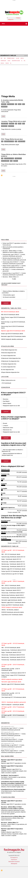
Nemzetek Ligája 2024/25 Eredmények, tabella (13, 336)
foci (23, 104)
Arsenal (5, 423)
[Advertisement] (14, 40)
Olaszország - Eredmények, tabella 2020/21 (13, 592)
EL (21, 60)
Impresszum (14, 859)
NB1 (1, 58)
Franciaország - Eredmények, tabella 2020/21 (13, 597)
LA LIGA (17, 58)
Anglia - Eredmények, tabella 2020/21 (11, 590)
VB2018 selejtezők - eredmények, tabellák (12, 704)
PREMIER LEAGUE (10, 58)
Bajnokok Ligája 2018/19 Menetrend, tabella (12, 684)
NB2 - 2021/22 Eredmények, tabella (10, 554)
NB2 (5, 58)
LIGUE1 (9, 60)
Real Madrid (6, 401)
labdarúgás (4, 106)
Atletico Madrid (5, 160)
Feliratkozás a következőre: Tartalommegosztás (1, 870)
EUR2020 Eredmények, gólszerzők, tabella (12, 612)
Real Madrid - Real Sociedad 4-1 (10, 775)
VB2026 (7, 63)
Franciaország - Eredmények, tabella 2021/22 (13, 566)
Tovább (3, 117)
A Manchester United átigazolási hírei (11, 358)
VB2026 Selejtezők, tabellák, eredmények (12, 339)
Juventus (4, 104)
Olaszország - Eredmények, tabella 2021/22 (13, 561)
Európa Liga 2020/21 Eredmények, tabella (12, 605)
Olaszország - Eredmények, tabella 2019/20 (13, 655)
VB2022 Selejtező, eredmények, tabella (11, 607)
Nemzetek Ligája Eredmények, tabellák (11, 600)
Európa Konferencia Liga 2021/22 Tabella (12, 574)
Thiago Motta (11, 104)
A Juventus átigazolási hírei (8, 367)
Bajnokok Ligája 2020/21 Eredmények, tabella (13, 602)
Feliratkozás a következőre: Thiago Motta (1, 175)
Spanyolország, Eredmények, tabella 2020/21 (13, 588)
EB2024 (2, 63)
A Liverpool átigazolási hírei (8, 355)
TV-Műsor (18, 17)
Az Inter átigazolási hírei (7, 369)
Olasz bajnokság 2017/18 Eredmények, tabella (13, 697)
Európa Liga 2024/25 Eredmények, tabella (12, 333)
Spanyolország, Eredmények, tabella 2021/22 (13, 557)
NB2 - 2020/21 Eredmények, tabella (10, 585)
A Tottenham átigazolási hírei (8, 364)
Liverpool (5, 425)
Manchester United (8, 427)
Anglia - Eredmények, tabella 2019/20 (11, 652)
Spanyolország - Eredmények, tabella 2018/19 (13, 673)
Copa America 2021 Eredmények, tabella (12, 614)
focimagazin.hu (14, 850)
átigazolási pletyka (9, 141)
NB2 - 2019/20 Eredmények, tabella (10, 647)
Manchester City (7, 430)
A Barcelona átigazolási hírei (8, 352)
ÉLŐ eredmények (6, 383)
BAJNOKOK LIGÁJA (16, 60)
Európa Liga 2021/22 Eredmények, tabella (12, 571)
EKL (24, 60)
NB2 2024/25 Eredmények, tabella (10, 314)
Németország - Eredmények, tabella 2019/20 (13, 657)
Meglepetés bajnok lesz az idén (11, 405)
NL (10, 63)
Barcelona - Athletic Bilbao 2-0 (10, 277)
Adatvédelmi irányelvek (14, 861)
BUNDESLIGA (3, 60)
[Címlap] (14, 12)
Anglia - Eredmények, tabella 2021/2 (10, 559)
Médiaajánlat (14, 863)
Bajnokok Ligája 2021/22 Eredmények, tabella (13, 569)
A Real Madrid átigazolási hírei (9, 350)
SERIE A (22, 58)
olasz (19, 104)
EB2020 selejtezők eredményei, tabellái (11, 679)
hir (16, 104)
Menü (3, 23)
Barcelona (5, 399)
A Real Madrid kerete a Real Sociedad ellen (13, 789)
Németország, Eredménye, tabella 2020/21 (12, 595)
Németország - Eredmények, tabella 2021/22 (13, 564)
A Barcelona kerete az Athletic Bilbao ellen (13, 816)
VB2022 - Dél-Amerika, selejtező (10, 609)
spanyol (15, 160)
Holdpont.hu (10, 19)
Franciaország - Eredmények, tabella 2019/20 (13, 659)
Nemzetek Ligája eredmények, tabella (11, 682)
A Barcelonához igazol (9, 295)
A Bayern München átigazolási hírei (10, 372)
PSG (16, 141)
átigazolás (11, 126)
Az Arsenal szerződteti (9, 297)
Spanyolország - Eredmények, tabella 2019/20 (13, 650)
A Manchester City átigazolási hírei (10, 361)
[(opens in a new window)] (8, 380)
